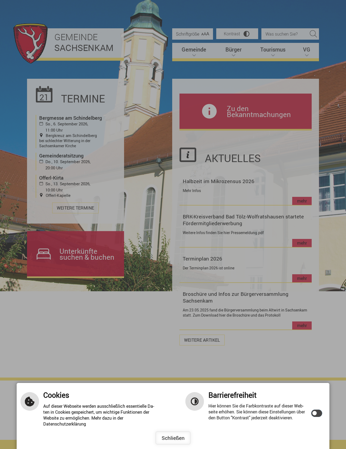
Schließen (173, 437)
